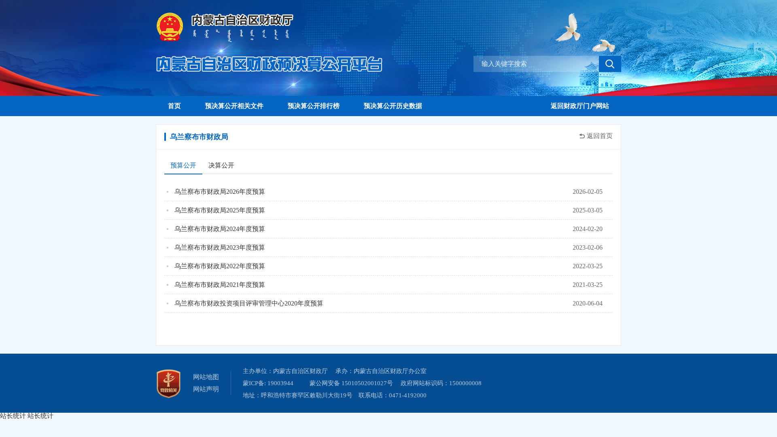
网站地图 (206, 376)
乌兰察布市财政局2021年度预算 (219, 284)
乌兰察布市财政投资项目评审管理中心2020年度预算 (248, 303)
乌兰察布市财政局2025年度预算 (219, 210)
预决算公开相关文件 (234, 105)
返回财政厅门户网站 (580, 105)
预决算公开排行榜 (314, 105)
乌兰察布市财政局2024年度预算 (219, 228)
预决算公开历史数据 (393, 105)
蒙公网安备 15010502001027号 (351, 383)
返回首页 (600, 136)
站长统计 (13, 415)
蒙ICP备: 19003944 (268, 383)
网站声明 (206, 389)
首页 (174, 105)
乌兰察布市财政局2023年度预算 (219, 247)
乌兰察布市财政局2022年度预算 (219, 266)
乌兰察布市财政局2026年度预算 (219, 191)
